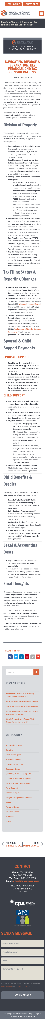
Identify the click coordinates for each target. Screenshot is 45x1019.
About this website (26, 1016)
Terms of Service (22, 986)
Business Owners (13, 759)
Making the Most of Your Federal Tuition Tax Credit (22, 702)
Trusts (8, 821)
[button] (41, 13)
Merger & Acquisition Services (19, 797)
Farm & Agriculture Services (18, 783)
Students (10, 816)
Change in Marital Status (29, 304)
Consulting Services (14, 764)
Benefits (9, 750)
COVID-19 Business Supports (18, 774)
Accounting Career (14, 745)
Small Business (12, 812)
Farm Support (12, 788)
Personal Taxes (12, 807)
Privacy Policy (6, 986)
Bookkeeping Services (15, 755)
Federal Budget (12, 793)
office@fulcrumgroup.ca (26, 881)
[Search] (36, 672)
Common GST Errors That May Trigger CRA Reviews (22, 706)
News (8, 802)
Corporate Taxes (13, 769)
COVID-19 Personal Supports (18, 778)
